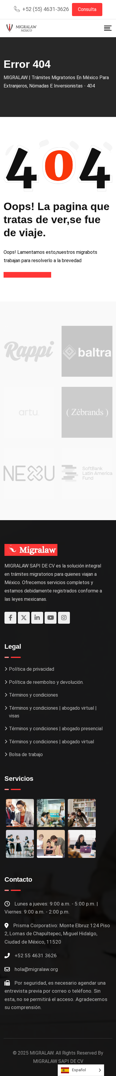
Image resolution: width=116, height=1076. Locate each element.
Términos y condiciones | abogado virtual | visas (53, 712)
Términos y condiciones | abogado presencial (56, 728)
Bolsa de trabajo (26, 754)
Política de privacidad (31, 669)
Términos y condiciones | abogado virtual (51, 742)
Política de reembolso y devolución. (46, 682)
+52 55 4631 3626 (36, 955)
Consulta (87, 9)
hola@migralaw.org (36, 969)
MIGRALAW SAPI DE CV (58, 1061)
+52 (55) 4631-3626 (45, 9)
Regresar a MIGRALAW (27, 275)
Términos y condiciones (33, 695)
